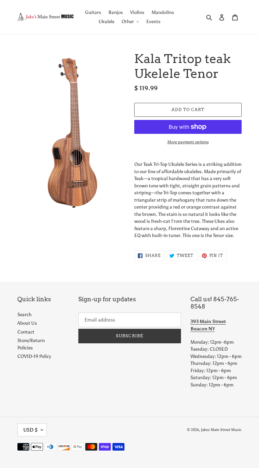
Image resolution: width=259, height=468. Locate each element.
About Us (27, 323)
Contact (25, 332)
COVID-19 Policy (34, 356)
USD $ (30, 430)
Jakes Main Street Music (221, 429)
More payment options (188, 142)
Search (24, 314)
